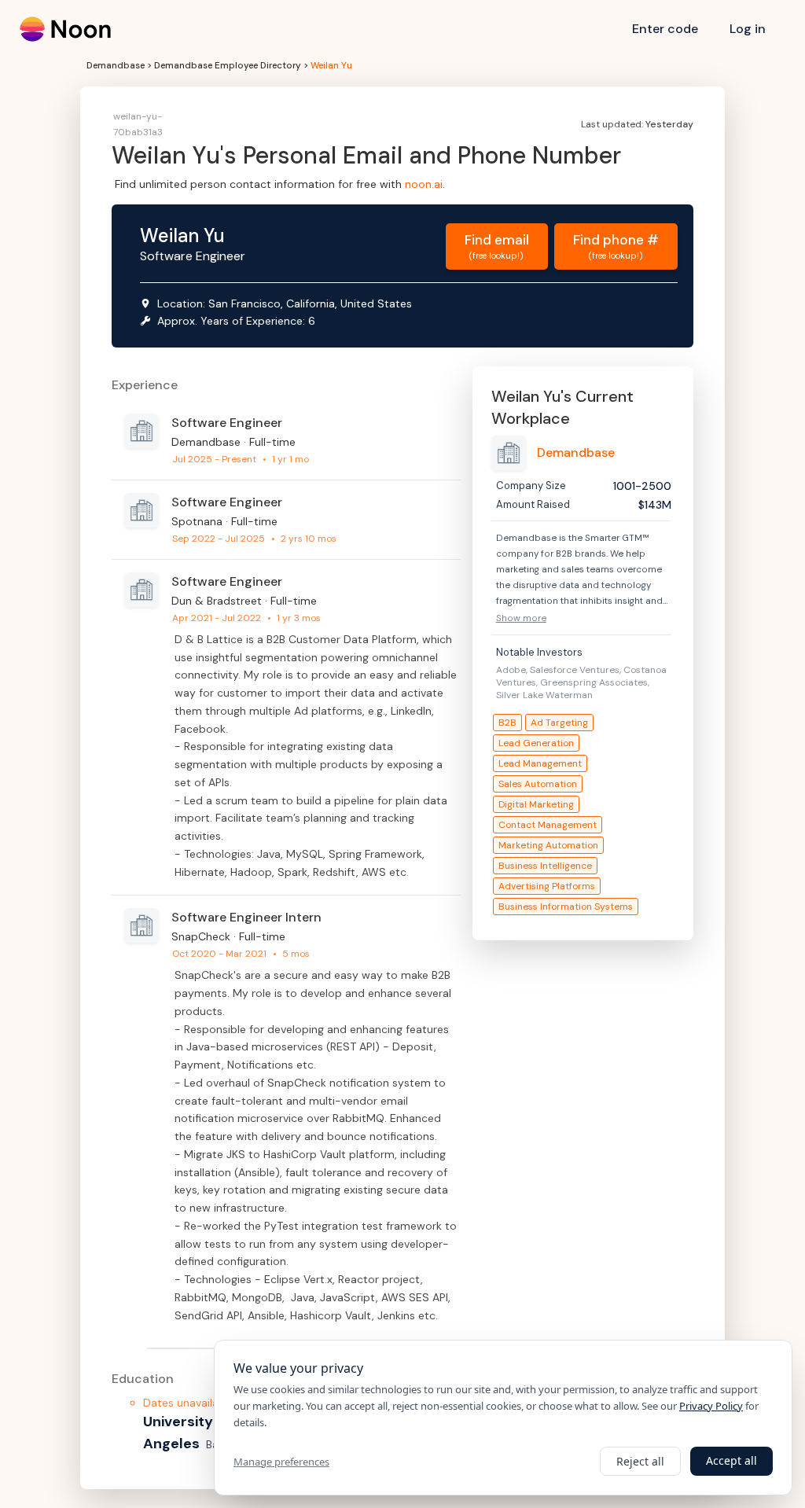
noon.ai (424, 184)
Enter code (665, 28)
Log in (748, 28)
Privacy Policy (711, 1406)
